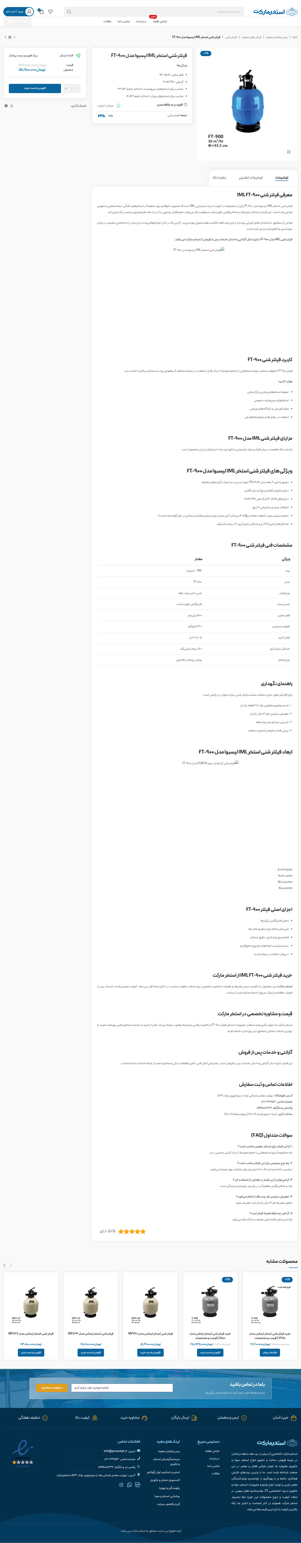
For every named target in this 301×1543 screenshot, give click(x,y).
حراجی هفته (212, 1451)
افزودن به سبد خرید (35, 88)
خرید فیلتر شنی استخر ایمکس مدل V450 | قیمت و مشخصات (270, 1336)
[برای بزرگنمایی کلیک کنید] (288, 151)
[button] (210, 1353)
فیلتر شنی (231, 37)
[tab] (284, 178)
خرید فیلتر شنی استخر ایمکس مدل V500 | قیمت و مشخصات (210, 1336)
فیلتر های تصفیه (251, 37)
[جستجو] (69, 12)
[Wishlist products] (50, 11)
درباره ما (214, 1459)
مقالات (215, 1473)
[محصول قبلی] (14, 37)
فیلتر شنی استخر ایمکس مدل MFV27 (31, 1334)
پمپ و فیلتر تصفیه (277, 37)
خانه (295, 37)
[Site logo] (276, 11)
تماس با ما (213, 1466)
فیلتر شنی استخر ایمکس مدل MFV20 (150, 1334)
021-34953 (20, 21)
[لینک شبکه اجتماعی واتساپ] (11, 3)
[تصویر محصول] (270, 1302)
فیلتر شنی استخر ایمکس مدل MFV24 (90, 1334)
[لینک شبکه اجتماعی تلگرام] (6, 3)
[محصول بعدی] (5, 37)
